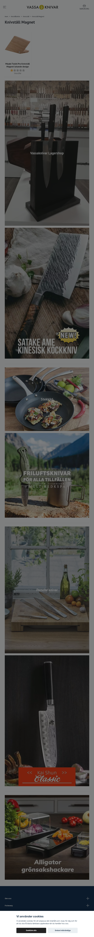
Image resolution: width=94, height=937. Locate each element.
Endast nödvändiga (63, 930)
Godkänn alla (31, 930)
